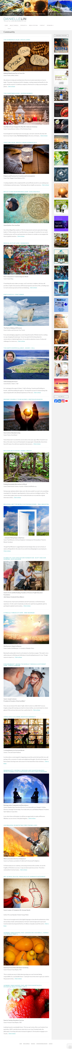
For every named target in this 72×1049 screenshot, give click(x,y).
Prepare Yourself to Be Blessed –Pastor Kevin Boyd (23, 399)
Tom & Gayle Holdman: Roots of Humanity (20, 717)
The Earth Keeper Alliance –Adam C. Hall (19, 348)
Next (69, 8)
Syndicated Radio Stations (41, 1043)
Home (21, 1043)
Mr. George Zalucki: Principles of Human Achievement (24, 876)
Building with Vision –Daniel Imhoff (18, 451)
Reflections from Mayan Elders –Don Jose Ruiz (22, 191)
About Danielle (26, 1043)
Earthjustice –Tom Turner (14, 294)
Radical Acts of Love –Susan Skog (16, 243)
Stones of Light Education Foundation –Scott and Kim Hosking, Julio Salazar (25, 558)
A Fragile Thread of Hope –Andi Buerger (19, 612)
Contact (51, 1043)
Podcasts (33, 1043)
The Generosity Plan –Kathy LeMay (17, 40)
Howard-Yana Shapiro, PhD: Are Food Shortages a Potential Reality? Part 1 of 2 (23, 986)
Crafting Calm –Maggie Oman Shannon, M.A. (20, 142)
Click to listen (11, 86)
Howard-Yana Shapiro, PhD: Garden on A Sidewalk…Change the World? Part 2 (26, 933)
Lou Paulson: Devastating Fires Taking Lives (20, 825)
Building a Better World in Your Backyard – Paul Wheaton (26, 504)
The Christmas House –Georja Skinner (18, 93)
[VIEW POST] (26, 56)
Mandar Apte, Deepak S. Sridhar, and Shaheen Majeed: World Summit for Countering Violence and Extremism (25, 771)
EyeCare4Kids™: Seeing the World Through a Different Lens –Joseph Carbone (25, 664)
